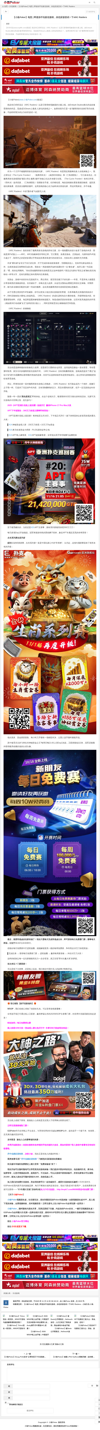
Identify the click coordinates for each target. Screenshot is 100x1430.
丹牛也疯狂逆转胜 (29, 1159)
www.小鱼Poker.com (28, 100)
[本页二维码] (97, 1422)
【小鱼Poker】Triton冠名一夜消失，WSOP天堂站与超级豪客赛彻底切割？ (14, 1328)
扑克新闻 (12, 6)
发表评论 (91, 12)
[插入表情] (89, 1386)
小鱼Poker (12, 1200)
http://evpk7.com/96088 (67, 1189)
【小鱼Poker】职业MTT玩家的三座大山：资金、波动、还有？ (85, 1328)
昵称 (8, 1387)
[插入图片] (94, 1386)
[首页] (97, 1400)
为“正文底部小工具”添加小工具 (52, 1344)
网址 (7, 1398)
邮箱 (8, 1392)
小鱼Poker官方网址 (20, 1221)
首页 (6, 6)
